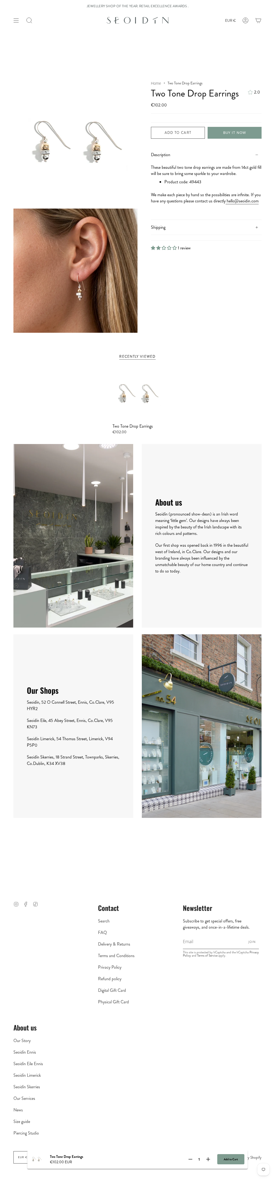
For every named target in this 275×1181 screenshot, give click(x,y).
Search (104, 921)
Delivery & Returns (114, 944)
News (18, 1110)
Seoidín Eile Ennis (28, 1064)
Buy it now (234, 132)
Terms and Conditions (116, 956)
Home (156, 83)
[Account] (245, 20)
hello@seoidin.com (242, 201)
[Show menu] (16, 20)
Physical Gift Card (113, 1002)
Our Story (22, 1040)
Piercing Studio (26, 1133)
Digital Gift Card (112, 990)
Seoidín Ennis (24, 1052)
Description (160, 155)
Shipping (158, 227)
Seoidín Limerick (27, 1075)
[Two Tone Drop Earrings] (137, 394)
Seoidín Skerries (26, 1087)
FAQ (102, 932)
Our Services (24, 1098)
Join (252, 942)
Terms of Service (207, 955)
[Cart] (258, 20)
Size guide (21, 1121)
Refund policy (109, 979)
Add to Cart (231, 1159)
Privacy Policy (109, 967)
